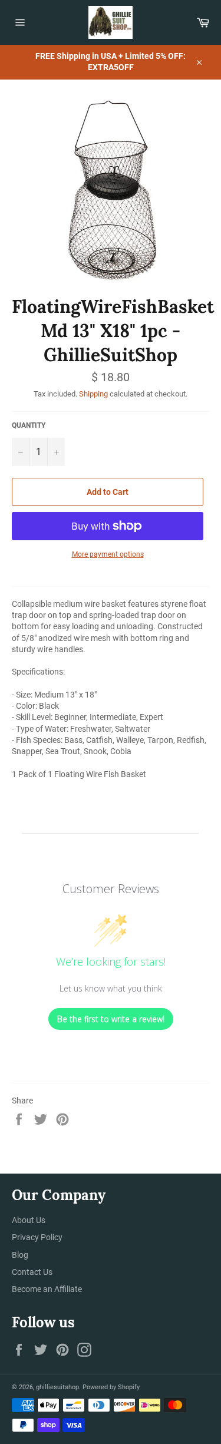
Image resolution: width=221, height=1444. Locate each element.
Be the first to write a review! (110, 1019)
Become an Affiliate (47, 1289)
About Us (28, 1220)
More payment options (108, 554)
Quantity (28, 425)
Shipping (93, 393)
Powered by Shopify (111, 1387)
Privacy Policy (37, 1237)
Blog (20, 1255)
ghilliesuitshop (57, 1387)
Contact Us (32, 1272)
